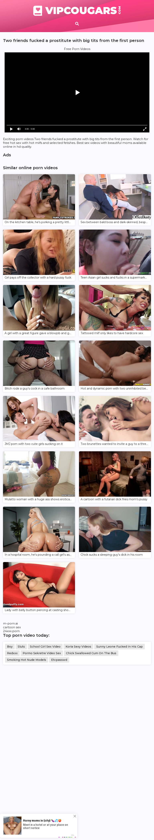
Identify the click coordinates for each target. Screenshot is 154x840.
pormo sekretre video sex (42, 653)
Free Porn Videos (77, 49)
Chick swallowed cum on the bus (91, 653)
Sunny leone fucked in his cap (119, 646)
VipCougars (83, 11)
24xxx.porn (11, 631)
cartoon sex (12, 627)
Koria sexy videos (78, 646)
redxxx (12, 653)
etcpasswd (59, 660)
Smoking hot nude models (26, 660)
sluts (21, 646)
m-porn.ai (10, 623)
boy (10, 646)
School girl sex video (45, 646)
